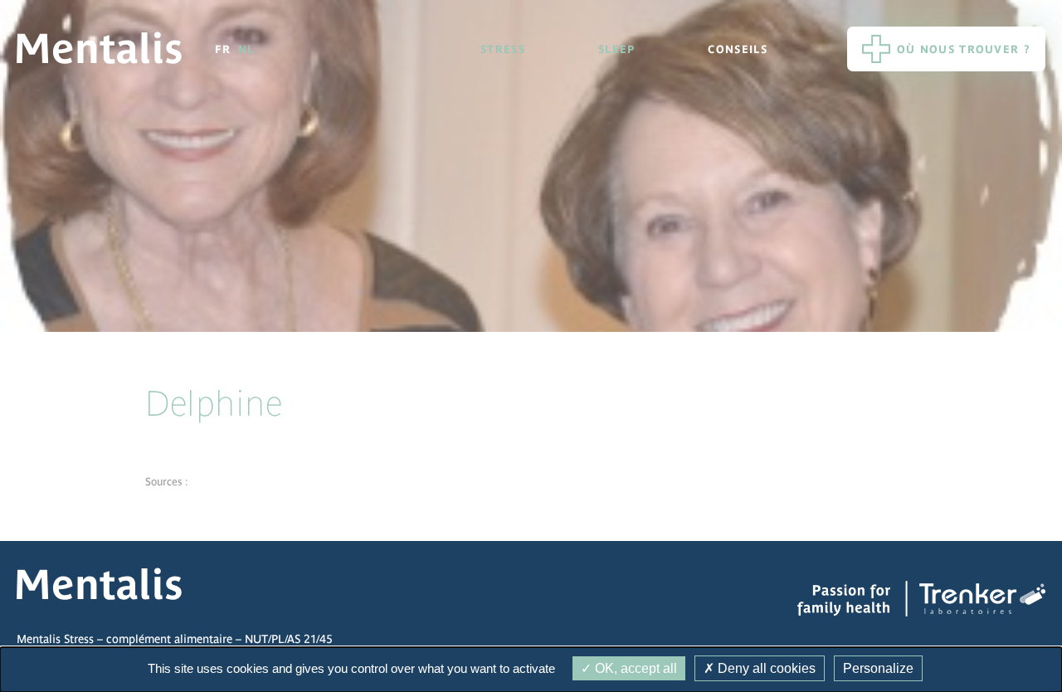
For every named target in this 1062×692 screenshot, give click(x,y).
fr (223, 49)
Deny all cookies (765, 668)
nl (246, 49)
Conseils (737, 49)
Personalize (878, 668)
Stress (502, 49)
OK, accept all (634, 668)
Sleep (617, 49)
